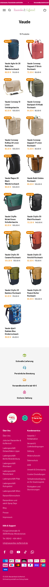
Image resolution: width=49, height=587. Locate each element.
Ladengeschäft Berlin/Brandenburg (11, 457)
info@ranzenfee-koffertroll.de (15, 543)
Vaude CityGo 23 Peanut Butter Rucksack (34, 293)
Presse (6, 512)
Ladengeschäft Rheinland (9, 464)
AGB (29, 465)
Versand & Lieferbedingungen (35, 445)
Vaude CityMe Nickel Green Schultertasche (11, 219)
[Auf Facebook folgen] (4, 552)
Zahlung (30, 451)
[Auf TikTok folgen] (25, 552)
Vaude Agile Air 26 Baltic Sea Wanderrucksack (12, 66)
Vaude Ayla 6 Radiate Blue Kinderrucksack (11, 331)
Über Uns (6, 436)
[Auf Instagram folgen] (11, 552)
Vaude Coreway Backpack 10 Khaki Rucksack (35, 105)
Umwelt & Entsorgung (36, 469)
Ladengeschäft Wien (11, 491)
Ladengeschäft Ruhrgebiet (9, 484)
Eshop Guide (23, 579)
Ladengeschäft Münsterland (9, 472)
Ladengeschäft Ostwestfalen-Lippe (11, 449)
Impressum (7, 517)
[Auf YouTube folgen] (18, 552)
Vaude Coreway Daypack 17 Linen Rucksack (34, 143)
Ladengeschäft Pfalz (11, 479)
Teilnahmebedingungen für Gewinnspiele (36, 480)
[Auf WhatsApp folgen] (32, 552)
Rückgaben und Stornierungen (33, 488)
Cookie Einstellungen (36, 474)
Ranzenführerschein (11, 495)
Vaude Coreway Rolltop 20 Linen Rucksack (12, 143)
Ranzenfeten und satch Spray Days (10, 501)
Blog (5, 508)
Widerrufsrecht (33, 456)
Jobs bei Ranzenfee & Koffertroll (12, 442)
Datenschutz (32, 460)
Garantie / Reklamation (32, 437)
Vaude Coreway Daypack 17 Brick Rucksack (34, 66)
